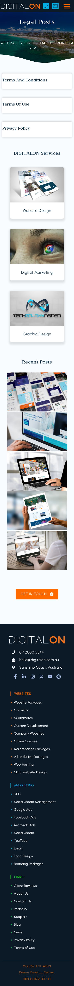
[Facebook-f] (15, 676)
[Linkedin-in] (24, 676)
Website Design (37, 210)
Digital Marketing (37, 272)
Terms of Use (15, 104)
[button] (66, 6)
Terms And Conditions (24, 80)
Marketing (24, 785)
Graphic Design (37, 334)
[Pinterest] (58, 676)
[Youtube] (50, 676)
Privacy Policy (16, 128)
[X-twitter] (41, 676)
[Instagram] (32, 676)
